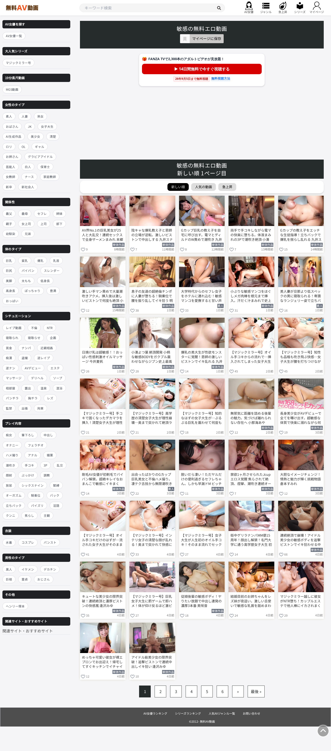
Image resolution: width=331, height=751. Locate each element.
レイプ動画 (14, 327)
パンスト (50, 542)
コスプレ (28, 542)
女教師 (10, 176)
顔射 (9, 475)
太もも (26, 280)
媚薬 (50, 455)
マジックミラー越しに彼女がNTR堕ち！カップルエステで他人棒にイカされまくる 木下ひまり (300, 601)
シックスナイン (33, 485)
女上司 (26, 223)
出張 (25, 408)
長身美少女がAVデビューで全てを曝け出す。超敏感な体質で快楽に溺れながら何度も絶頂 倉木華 (300, 418)
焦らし (29, 515)
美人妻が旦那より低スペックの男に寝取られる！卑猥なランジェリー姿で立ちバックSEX (300, 296)
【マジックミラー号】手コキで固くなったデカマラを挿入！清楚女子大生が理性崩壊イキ (102, 418)
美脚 (9, 280)
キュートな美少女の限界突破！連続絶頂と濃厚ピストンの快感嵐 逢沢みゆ (102, 601)
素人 (9, 116)
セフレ (42, 213)
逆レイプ (43, 357)
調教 (47, 475)
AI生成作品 (13, 136)
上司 (43, 223)
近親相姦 (46, 348)
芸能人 (10, 166)
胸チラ (33, 398)
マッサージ (14, 378)
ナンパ (26, 348)
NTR (50, 327)
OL (23, 146)
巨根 (9, 579)
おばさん (12, 126)
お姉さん (12, 156)
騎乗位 (35, 495)
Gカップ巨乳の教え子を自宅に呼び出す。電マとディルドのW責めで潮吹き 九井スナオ (201, 235)
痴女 (9, 435)
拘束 (40, 408)
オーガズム (14, 495)
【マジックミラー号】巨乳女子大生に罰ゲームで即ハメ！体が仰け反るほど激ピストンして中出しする (151, 601)
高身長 (10, 291)
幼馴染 (10, 233)
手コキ (29, 465)
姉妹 (59, 213)
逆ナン (10, 368)
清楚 (53, 136)
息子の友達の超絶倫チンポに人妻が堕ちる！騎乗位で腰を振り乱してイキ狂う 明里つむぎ (152, 296)
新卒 (9, 187)
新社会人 (28, 187)
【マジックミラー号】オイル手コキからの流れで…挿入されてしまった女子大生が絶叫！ (250, 357)
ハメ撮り (12, 455)
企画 (53, 337)
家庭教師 (49, 176)
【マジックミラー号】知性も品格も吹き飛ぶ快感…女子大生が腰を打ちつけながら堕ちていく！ (300, 357)
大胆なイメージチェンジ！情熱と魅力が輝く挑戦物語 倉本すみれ (300, 479)
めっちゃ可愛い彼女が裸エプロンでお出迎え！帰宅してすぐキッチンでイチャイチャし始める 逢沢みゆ (102, 662)
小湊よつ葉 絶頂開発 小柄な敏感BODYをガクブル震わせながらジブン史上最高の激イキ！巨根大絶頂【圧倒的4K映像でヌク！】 (151, 357)
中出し (48, 435)
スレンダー (52, 270)
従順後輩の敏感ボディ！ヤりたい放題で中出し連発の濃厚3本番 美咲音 (201, 601)
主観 (47, 515)
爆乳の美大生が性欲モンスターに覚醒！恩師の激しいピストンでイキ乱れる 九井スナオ (201, 357)
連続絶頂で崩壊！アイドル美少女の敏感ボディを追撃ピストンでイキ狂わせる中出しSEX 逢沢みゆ (300, 540)
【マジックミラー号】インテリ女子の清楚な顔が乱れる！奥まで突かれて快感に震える (151, 540)
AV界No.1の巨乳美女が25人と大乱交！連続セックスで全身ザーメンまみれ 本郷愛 (102, 235)
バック (54, 495)
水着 (9, 542)
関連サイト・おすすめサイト (27, 631)
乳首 (56, 260)
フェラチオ (36, 445)
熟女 (40, 116)
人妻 (25, 116)
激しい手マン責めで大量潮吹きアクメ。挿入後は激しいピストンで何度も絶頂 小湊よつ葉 (102, 296)
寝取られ (12, 337)
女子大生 (47, 126)
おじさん (43, 579)
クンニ (10, 515)
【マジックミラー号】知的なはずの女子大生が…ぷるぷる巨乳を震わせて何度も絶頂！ (201, 418)
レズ (50, 398)
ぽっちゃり (32, 291)
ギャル (39, 146)
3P (45, 465)
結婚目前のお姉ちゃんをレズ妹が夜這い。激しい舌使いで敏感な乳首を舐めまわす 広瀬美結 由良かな (250, 601)
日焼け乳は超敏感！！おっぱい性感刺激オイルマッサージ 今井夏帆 (102, 357)
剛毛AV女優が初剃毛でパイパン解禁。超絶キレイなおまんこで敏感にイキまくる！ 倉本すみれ (102, 479)
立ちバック (14, 505)
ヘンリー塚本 (15, 606)
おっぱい (12, 301)
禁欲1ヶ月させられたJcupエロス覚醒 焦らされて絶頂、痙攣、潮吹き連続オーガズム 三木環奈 (250, 479)
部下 (59, 223)
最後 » (256, 691)
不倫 (34, 327)
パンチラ (12, 398)
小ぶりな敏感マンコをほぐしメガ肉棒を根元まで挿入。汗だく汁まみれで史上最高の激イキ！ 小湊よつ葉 (251, 296)
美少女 (35, 136)
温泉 (43, 388)
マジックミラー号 (18, 62)
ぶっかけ (28, 475)
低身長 (45, 280)
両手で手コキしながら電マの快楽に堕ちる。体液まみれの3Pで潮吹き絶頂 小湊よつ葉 (250, 235)
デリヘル (37, 378)
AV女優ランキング (155, 713)
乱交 (60, 465)
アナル (32, 455)
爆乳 (40, 260)
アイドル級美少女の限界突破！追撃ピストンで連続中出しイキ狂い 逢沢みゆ (151, 662)
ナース (29, 176)
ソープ (57, 378)
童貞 (25, 579)
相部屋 (10, 388)
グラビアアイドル (40, 156)
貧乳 (25, 260)
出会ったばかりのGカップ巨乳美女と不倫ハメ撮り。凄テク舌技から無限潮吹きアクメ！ (151, 479)
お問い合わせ (251, 713)
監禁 (9, 408)
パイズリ (37, 505)
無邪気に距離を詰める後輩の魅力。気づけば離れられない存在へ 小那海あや (250, 418)
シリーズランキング (188, 713)
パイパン (28, 270)
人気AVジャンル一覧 (222, 713)
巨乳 (9, 260)
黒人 (9, 569)
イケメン (28, 569)
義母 (25, 213)
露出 (28, 388)
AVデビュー (33, 368)
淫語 (56, 505)
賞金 (9, 348)
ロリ (9, 146)
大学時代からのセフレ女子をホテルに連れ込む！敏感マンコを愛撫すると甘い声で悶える (201, 296)
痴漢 (9, 357)
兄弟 (28, 233)
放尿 (9, 485)
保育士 (45, 166)
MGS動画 (12, 89)
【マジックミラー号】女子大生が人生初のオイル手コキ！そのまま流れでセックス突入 (201, 540)
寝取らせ (34, 337)
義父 (9, 213)
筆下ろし (28, 435)
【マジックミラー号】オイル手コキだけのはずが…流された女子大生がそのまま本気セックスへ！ (102, 540)
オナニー (12, 445)
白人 (28, 166)
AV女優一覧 (14, 35)
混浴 (59, 388)
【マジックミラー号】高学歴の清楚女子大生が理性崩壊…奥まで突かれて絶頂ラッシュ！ (151, 418)
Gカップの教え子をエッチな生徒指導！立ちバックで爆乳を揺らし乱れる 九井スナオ (301, 235)
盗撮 (25, 357)
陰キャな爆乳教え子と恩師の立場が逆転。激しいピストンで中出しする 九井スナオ (152, 235)
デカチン (50, 569)
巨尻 (9, 270)
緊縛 (56, 485)
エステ (55, 368)
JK (30, 126)
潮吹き (10, 465)
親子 (9, 223)
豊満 (53, 291)
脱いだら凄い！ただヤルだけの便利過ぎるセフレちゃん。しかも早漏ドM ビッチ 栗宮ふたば (201, 479)
